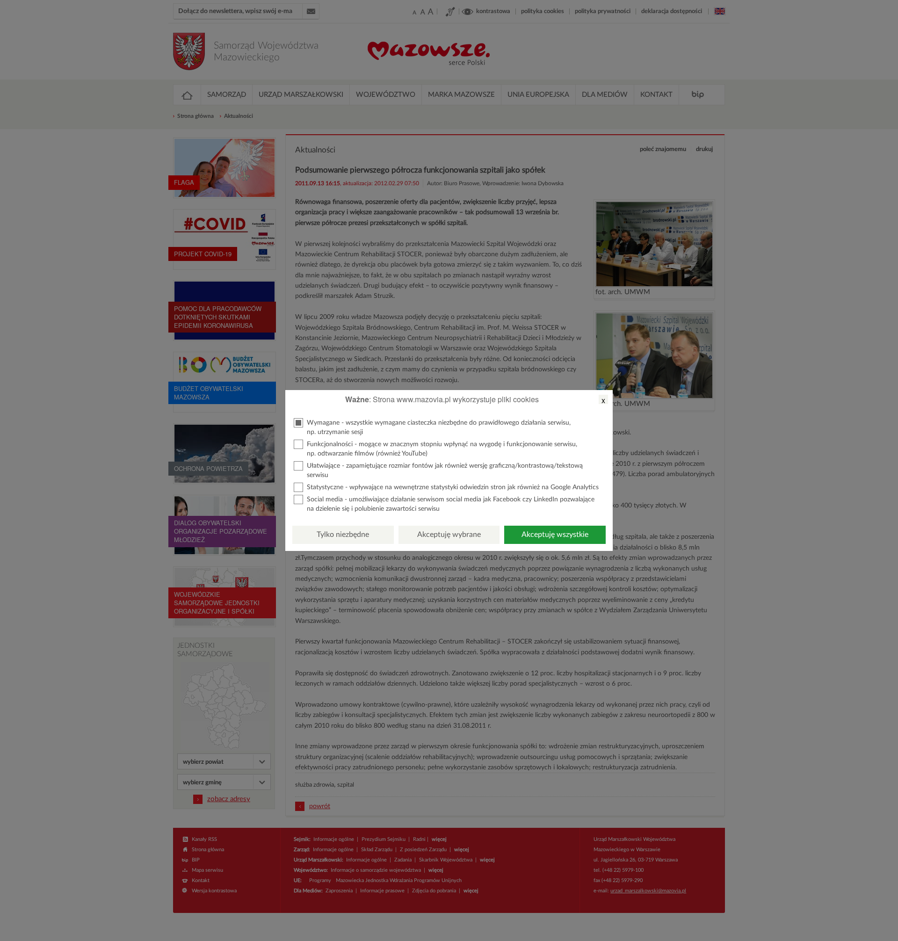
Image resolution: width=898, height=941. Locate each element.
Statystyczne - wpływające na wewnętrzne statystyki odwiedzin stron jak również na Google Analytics (453, 487)
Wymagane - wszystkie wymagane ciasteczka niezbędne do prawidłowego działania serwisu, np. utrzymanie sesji (439, 427)
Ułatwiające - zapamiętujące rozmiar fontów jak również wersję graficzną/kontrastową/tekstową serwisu (445, 470)
